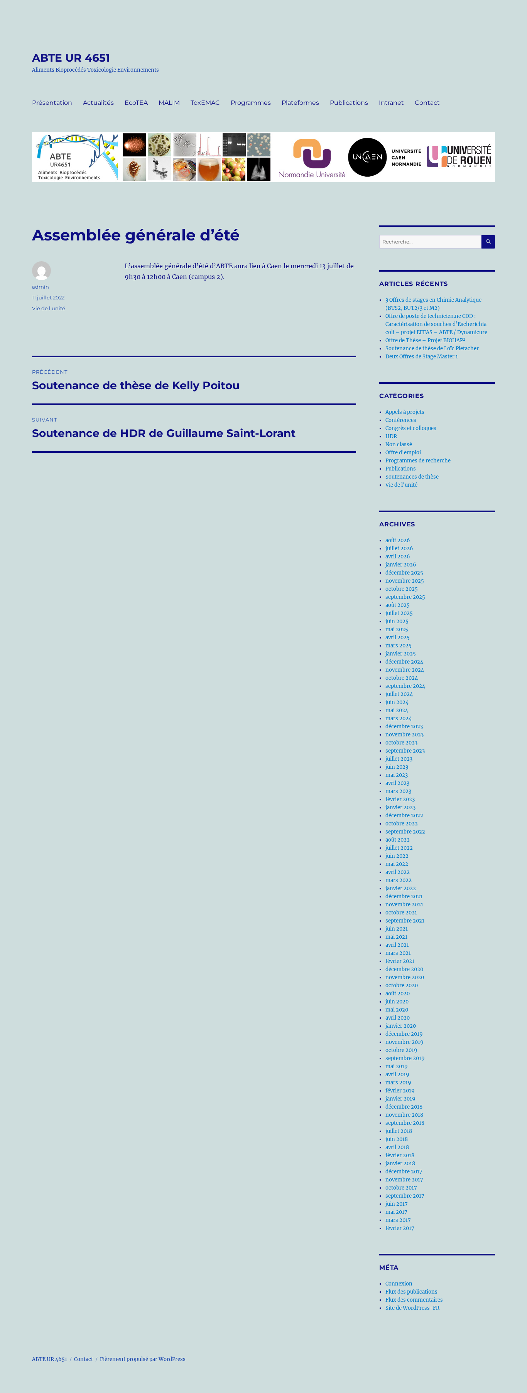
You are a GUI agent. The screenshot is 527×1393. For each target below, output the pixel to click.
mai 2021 (396, 937)
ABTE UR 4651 (71, 57)
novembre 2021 (404, 904)
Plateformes (300, 102)
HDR (391, 436)
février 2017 (399, 1228)
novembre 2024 (404, 670)
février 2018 (399, 1155)
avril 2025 (397, 637)
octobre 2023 (401, 742)
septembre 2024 (405, 686)
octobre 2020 (401, 985)
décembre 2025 (404, 573)
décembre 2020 (404, 969)
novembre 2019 (404, 1042)
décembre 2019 (404, 1034)
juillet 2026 (399, 548)
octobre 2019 (401, 1050)
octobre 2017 (401, 1188)
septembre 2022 (405, 831)
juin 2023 (396, 767)
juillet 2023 (398, 759)
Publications (349, 102)
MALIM (169, 102)
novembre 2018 (404, 1115)
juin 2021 (396, 929)
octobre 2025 (401, 589)
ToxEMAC (205, 102)
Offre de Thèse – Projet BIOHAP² (425, 340)
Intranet (391, 102)
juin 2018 (396, 1139)
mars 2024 (398, 718)
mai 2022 (396, 864)
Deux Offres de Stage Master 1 (421, 356)
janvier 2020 (400, 1026)
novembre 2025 (404, 581)
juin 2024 (397, 702)
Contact (427, 102)
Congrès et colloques (410, 428)
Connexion (398, 1283)
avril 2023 (397, 783)
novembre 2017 (404, 1179)
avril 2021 (397, 945)
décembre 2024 (404, 662)
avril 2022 (397, 872)
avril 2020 (397, 1018)
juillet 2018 (398, 1131)
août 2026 (397, 540)
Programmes (251, 102)
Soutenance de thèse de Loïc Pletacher (432, 348)
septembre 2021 (404, 920)
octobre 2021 (401, 912)
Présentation (52, 102)
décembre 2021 (403, 896)
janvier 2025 (400, 653)
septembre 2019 (405, 1058)
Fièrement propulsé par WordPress (143, 1359)
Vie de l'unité (48, 308)
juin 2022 (397, 856)
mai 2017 (396, 1212)
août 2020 (397, 993)
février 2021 (399, 961)
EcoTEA (136, 102)
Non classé (398, 444)
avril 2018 (397, 1147)
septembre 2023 (405, 751)
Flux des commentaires (414, 1300)
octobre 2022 (401, 823)
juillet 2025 (399, 613)
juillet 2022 (399, 848)
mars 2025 (398, 645)
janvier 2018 (400, 1163)
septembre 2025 (405, 597)
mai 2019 (396, 1066)
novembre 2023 (404, 734)
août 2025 (397, 605)
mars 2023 (398, 791)
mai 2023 (396, 775)
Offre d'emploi (403, 452)
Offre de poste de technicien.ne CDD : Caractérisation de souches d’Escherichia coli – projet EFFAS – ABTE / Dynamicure (436, 324)
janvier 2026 (400, 564)
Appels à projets (404, 412)
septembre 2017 (404, 1196)
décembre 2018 (403, 1107)
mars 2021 (398, 953)
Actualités (98, 102)
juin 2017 (396, 1204)
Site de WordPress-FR (412, 1308)
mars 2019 (398, 1082)
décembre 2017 (403, 1171)
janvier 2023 (400, 807)
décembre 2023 (404, 726)
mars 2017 (398, 1220)
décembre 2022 (404, 815)
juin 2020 (397, 1001)
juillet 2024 (399, 694)
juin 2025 (397, 621)
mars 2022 (398, 880)
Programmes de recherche (418, 460)
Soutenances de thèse (412, 477)
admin (40, 287)
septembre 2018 (404, 1123)
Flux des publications (411, 1292)
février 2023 (400, 799)
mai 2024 (396, 710)
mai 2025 (396, 629)
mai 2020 (396, 1010)
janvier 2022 (400, 888)
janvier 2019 (400, 1099)
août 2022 (397, 840)
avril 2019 (397, 1074)
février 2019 (400, 1090)
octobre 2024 (401, 678)
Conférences (400, 420)
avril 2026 (397, 556)
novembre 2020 (404, 977)
